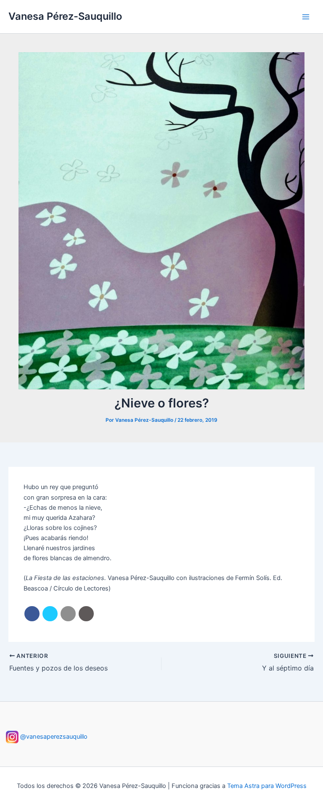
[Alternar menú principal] (306, 17)
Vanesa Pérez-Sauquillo (65, 16)
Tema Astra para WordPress (267, 786)
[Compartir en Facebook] (32, 613)
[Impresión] (86, 613)
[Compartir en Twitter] (50, 613)
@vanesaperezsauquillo (53, 736)
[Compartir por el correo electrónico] (68, 613)
